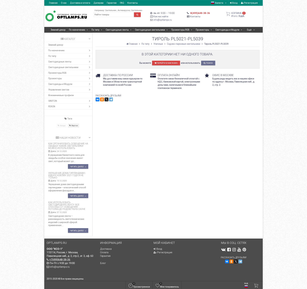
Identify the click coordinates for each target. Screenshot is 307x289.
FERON (51, 106)
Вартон (74, 126)
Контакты (132, 3)
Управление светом (58, 89)
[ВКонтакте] (97, 99)
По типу (95, 29)
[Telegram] (111, 99)
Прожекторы (202, 29)
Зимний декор (58, 29)
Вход (235, 3)
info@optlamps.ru (163, 20)
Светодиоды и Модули (227, 29)
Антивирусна (124, 10)
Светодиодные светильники (150, 29)
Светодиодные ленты (117, 29)
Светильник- (111, 10)
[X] (106, 99)
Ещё (249, 29)
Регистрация (251, 3)
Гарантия (105, 255)
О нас (64, 3)
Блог (103, 263)
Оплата (104, 252)
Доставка (106, 248)
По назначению (77, 29)
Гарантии (112, 3)
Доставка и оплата (80, 3)
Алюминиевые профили (61, 95)
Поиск (209, 63)
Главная (53, 3)
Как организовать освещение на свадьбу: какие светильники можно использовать (68, 145)
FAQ (122, 3)
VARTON (52, 101)
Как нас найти (161, 16)
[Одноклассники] (102, 99)
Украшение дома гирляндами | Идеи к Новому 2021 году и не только (66, 175)
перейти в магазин (167, 63)
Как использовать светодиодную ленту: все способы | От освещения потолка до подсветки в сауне (66, 205)
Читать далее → (78, 167)
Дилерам (98, 3)
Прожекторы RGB (180, 29)
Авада (62, 126)
